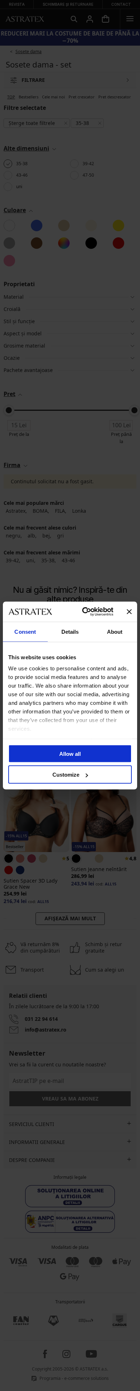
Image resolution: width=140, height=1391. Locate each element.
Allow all (70, 753)
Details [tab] (70, 631)
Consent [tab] (25, 631)
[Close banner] (129, 611)
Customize (65, 775)
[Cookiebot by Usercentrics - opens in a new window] (84, 612)
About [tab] (115, 631)
